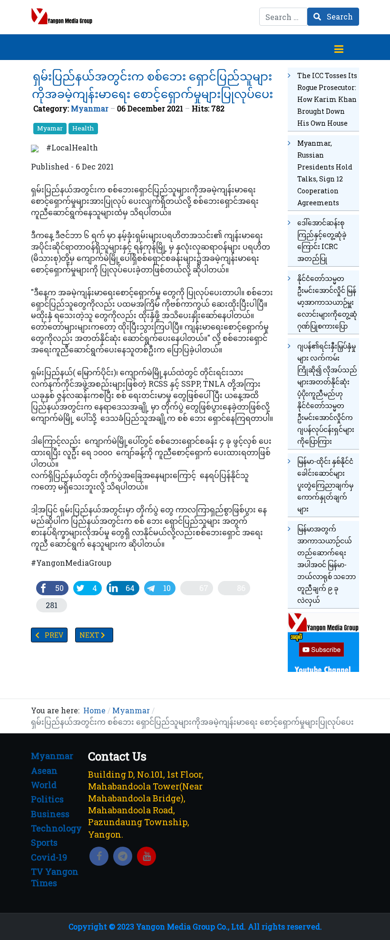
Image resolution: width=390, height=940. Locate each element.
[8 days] (323, 641)
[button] (339, 47)
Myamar (50, 128)
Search (339, 16)
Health (83, 128)
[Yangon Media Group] (62, 16)
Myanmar (89, 108)
